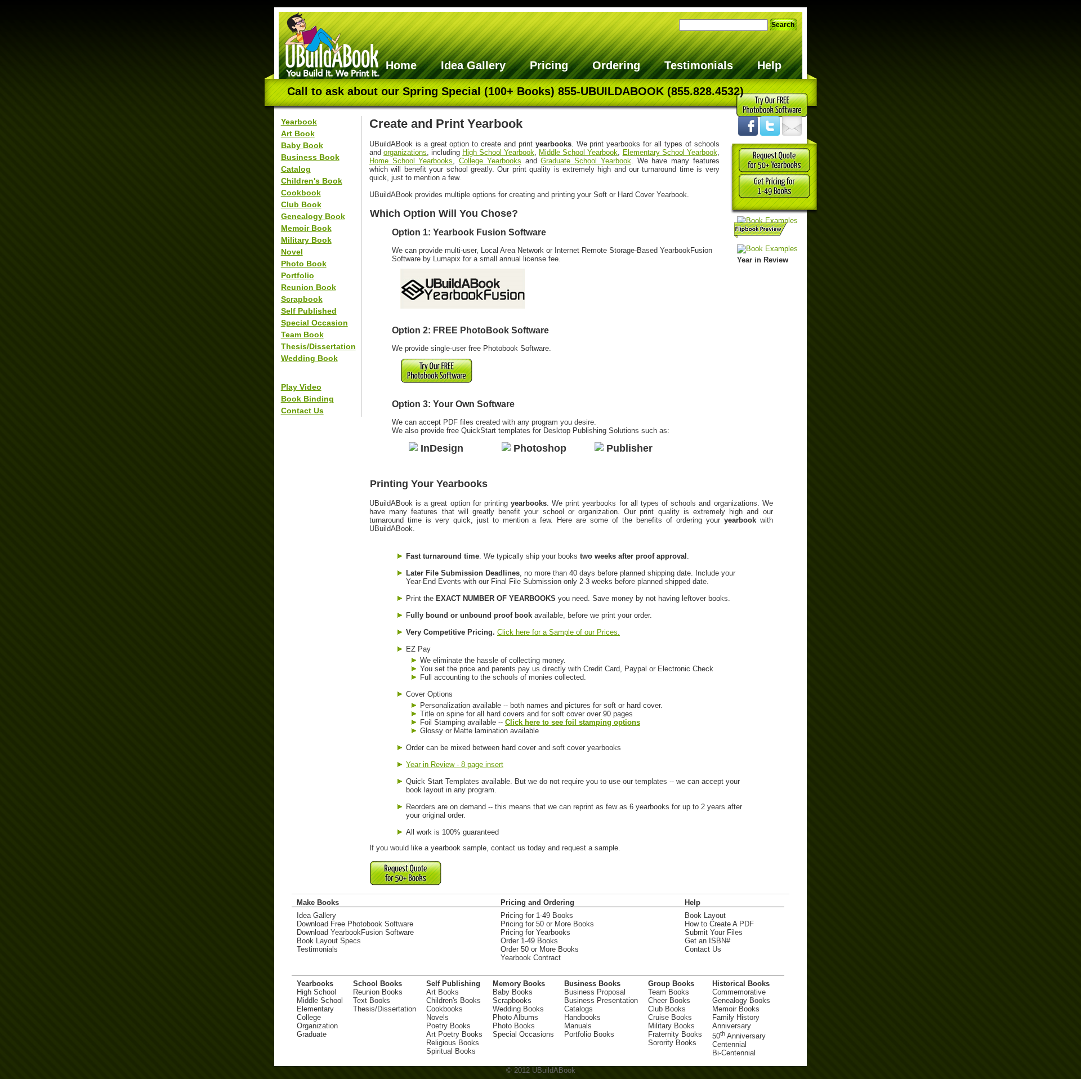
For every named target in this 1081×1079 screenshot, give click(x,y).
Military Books (671, 1026)
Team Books (668, 992)
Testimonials (698, 65)
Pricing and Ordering (537, 902)
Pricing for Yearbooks (535, 932)
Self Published (309, 310)
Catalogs (578, 1009)
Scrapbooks (512, 1000)
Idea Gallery (473, 65)
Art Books (442, 992)
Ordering (616, 65)
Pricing (549, 65)
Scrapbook (302, 299)
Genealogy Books (741, 1000)
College (309, 1017)
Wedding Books (518, 1009)
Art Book (298, 133)
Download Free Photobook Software (355, 924)
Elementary (315, 1009)
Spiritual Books (451, 1051)
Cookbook (301, 192)
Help (769, 65)
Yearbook (299, 121)
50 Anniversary (739, 1036)
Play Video (301, 386)
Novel (292, 251)
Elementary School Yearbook (670, 152)
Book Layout (705, 915)
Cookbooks (444, 1009)
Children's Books (453, 1000)
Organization (317, 1026)
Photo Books (514, 1026)
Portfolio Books (589, 1034)
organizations (405, 152)
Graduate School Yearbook (585, 161)
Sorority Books (672, 1042)
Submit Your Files (714, 932)
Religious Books (452, 1042)
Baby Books (513, 992)
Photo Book (304, 263)
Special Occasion (314, 322)
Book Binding (307, 398)
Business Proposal (595, 992)
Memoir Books (736, 1009)
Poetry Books (448, 1026)
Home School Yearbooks (411, 161)
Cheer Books (669, 1000)
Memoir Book (306, 228)
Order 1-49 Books (529, 941)
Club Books (667, 1009)
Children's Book (311, 180)
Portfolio (297, 275)
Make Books (318, 902)
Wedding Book (309, 358)
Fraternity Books (675, 1034)
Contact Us (302, 410)
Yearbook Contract (531, 957)
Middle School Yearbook (578, 152)
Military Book (306, 239)
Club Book (301, 204)
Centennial (729, 1044)
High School (316, 992)
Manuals (578, 1026)
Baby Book (302, 145)
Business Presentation (601, 1000)
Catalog (296, 168)
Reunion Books (378, 992)
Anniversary (731, 1026)
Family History (736, 1017)
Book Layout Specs (329, 941)
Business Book (310, 157)
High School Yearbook (498, 152)
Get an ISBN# (707, 941)
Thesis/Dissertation (318, 346)
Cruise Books (670, 1017)
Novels (437, 1017)
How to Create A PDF (719, 924)
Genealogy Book (313, 216)
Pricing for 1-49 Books (537, 915)
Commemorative (739, 992)
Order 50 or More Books (540, 949)
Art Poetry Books (454, 1034)
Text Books (371, 1000)
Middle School (320, 1000)
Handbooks (582, 1017)
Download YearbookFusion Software (355, 932)
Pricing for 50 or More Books (547, 924)
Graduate (312, 1034)
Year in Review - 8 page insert (454, 764)
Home (401, 65)
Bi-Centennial (734, 1053)
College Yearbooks (490, 161)
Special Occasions (523, 1034)
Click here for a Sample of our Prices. (558, 632)
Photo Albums (515, 1017)
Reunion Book (308, 287)
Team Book (302, 334)
